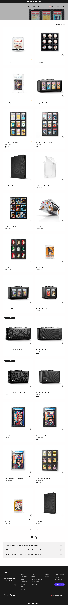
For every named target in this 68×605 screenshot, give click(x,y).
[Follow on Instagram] (11, 595)
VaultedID (23, 584)
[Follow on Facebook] (4, 595)
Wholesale (48, 576)
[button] (34, 603)
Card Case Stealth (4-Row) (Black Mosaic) (16, 349)
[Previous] (19, 1)
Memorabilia (24, 581)
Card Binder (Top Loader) (12, 186)
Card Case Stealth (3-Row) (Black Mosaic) (16, 392)
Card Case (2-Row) (41, 308)
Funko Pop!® (24, 576)
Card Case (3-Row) (10, 308)
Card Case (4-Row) (41, 102)
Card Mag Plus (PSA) (10, 102)
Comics (22, 579)
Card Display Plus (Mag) (43, 478)
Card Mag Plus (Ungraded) (43, 267)
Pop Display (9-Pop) (10, 227)
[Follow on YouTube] (14, 595)
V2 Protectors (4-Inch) (42, 186)
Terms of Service (35, 581)
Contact (33, 574)
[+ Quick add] (31, 55)
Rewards (23, 589)
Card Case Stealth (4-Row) (43, 349)
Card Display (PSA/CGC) (11, 143)
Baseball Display (40, 61)
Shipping (33, 576)
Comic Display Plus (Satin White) (14, 478)
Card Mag (7, 521)
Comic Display (9, 435)
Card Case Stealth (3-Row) (43, 392)
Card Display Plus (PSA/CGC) (44, 143)
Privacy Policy (34, 584)
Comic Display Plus (41, 435)
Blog (22, 586)
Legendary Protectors (42, 227)
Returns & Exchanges (36, 579)
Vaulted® (6, 59)
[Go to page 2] (37, 529)
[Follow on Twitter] (7, 595)
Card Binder (39, 521)
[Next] (48, 1)
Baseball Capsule (9, 61)
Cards (22, 574)
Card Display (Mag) (10, 267)
